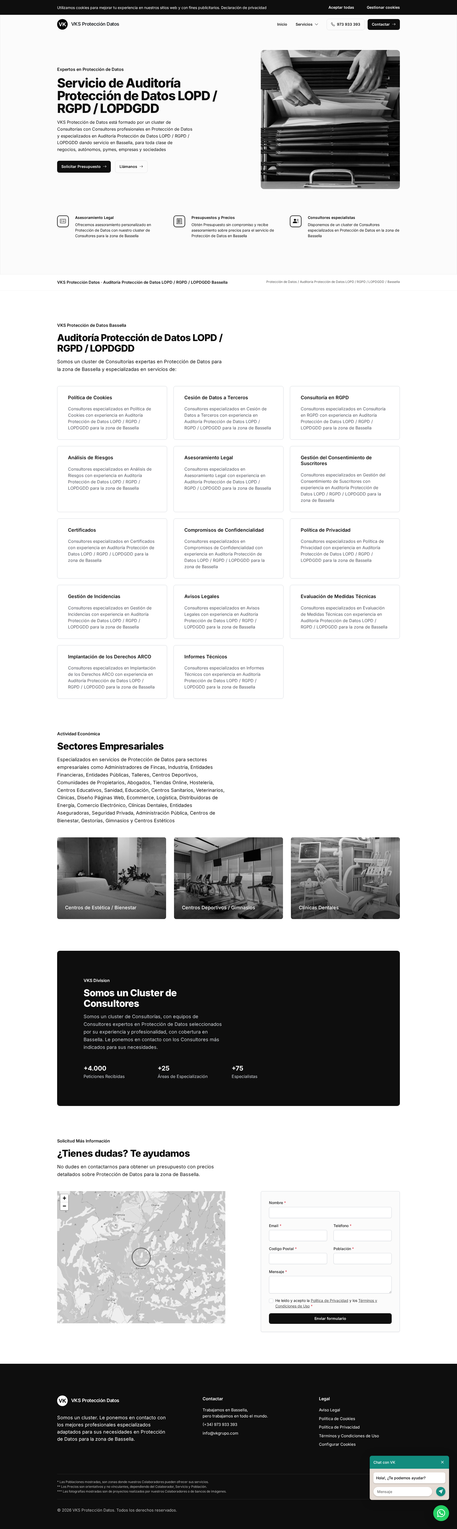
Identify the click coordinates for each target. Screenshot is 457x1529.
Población (343, 1248)
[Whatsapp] (441, 1513)
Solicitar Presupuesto (81, 166)
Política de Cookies (337, 1418)
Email (275, 1225)
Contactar (381, 24)
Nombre (277, 1202)
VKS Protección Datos (94, 24)
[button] (141, 1257)
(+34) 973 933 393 (220, 1424)
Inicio (282, 24)
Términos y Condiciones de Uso (349, 1435)
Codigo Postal (283, 1248)
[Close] (442, 1462)
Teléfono (342, 1225)
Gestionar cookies (383, 7)
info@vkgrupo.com (220, 1433)
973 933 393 (348, 24)
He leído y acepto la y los (326, 1303)
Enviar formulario (330, 1318)
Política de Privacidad (329, 1300)
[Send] (440, 1491)
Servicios (304, 24)
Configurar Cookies (337, 1444)
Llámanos (128, 166)
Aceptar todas (341, 7)
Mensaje (278, 1271)
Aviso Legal (329, 1409)
